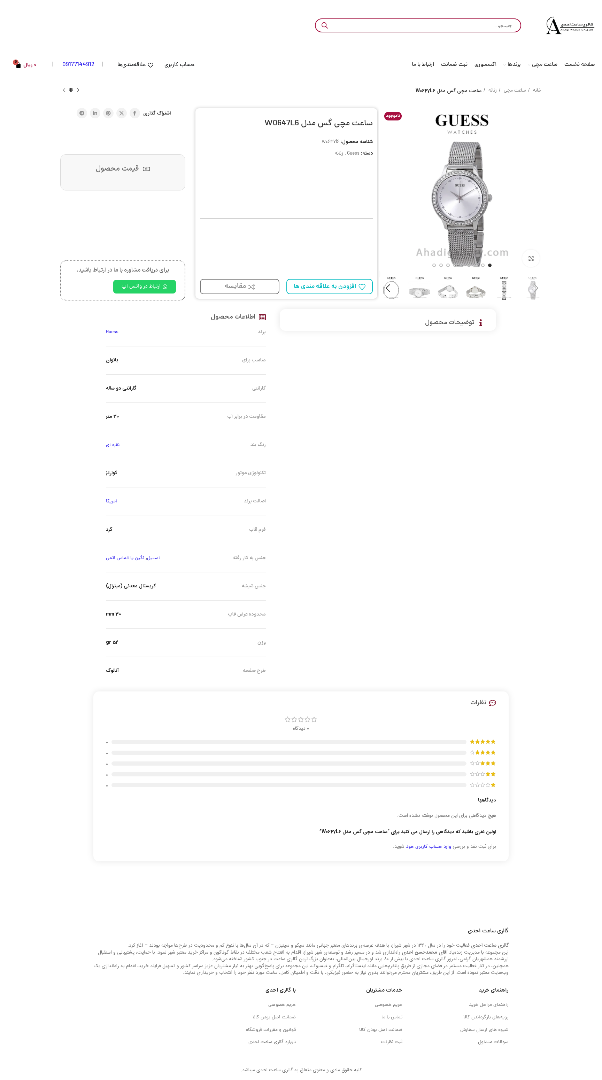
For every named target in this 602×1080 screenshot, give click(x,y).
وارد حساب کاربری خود (428, 847)
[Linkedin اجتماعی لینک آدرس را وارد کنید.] (95, 113)
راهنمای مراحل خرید (489, 1005)
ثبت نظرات (391, 1042)
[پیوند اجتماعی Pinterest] (108, 113)
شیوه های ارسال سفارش (484, 1030)
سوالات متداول (493, 1042)
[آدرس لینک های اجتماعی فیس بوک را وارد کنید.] (135, 113)
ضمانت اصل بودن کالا (380, 1030)
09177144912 (78, 65)
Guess (353, 153)
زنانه (492, 90)
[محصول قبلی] (78, 90)
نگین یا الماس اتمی (125, 558)
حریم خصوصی (388, 1005)
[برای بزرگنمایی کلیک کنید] (531, 258)
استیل (153, 558)
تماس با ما (391, 1017)
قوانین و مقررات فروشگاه (271, 1030)
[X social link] (121, 113)
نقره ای (112, 445)
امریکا (111, 501)
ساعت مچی (514, 90)
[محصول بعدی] (64, 90)
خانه (536, 90)
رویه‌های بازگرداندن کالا (486, 1017)
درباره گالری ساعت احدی (272, 1042)
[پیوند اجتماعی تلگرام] (82, 113)
